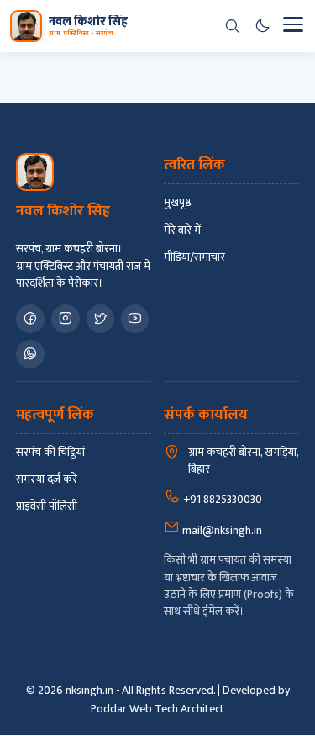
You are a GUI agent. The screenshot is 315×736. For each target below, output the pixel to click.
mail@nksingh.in (221, 530)
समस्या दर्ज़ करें (46, 479)
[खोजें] (231, 26)
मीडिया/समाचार (194, 257)
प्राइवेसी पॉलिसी (46, 506)
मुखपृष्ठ (178, 202)
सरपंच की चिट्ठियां (50, 452)
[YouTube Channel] (135, 318)
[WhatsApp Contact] (30, 354)
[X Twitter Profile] (100, 318)
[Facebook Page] (30, 318)
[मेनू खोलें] (292, 26)
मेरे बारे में (182, 230)
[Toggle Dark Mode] (262, 26)
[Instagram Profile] (65, 318)
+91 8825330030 (221, 499)
